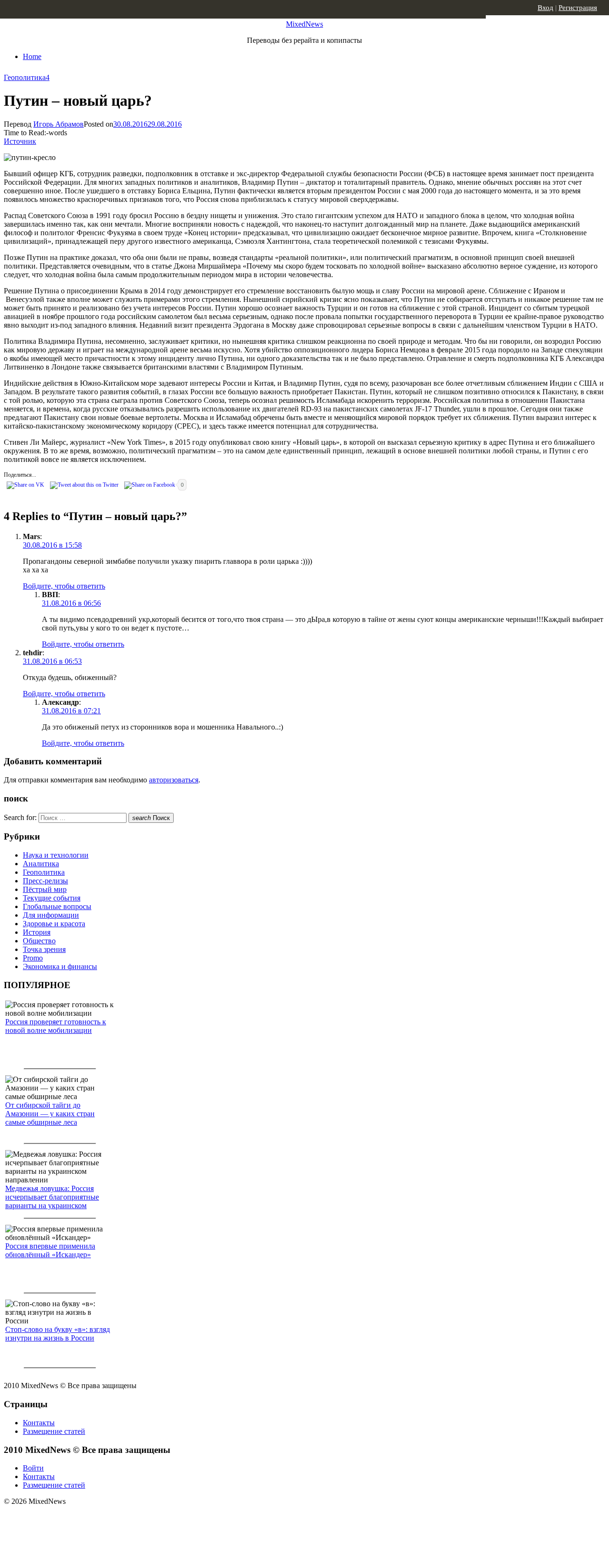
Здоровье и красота (54, 924)
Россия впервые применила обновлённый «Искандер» (50, 1250)
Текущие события (51, 898)
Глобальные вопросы (57, 906)
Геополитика (25, 77)
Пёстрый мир (45, 889)
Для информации (51, 915)
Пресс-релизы (45, 881)
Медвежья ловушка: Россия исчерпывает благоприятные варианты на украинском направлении (52, 1201)
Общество (39, 941)
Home (32, 56)
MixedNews (304, 24)
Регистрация (578, 7)
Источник (20, 141)
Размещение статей (54, 1431)
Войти (33, 1468)
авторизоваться (173, 780)
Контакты (39, 1423)
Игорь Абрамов (58, 124)
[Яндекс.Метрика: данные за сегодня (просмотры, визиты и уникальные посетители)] (78, 1518)
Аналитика (41, 864)
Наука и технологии (55, 855)
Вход (545, 7)
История (36, 932)
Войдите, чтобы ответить (64, 586)
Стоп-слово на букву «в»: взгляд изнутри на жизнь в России (57, 1333)
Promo (33, 958)
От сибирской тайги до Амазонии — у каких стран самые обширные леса (50, 1113)
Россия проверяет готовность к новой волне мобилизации (55, 1026)
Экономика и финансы (60, 966)
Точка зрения (44, 949)
